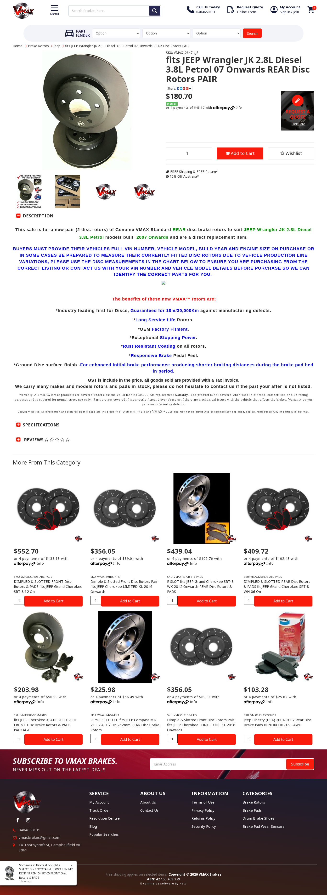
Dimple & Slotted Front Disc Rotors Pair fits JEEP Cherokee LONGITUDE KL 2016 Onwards (201, 724)
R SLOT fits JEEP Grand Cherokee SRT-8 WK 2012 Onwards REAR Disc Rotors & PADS (200, 586)
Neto (183, 883)
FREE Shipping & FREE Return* (193, 171)
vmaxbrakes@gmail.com (39, 837)
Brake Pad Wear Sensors (263, 826)
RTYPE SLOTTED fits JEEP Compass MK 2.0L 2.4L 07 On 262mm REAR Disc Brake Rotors (124, 724)
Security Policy (204, 826)
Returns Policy (203, 818)
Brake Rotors (38, 46)
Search (252, 33)
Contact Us (149, 810)
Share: (172, 88)
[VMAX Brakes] (23, 10)
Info (239, 108)
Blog (93, 826)
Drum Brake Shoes (258, 818)
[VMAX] (78, 538)
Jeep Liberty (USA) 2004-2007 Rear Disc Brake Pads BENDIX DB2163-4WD (277, 722)
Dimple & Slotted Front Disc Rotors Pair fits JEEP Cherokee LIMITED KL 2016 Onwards (124, 586)
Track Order (99, 810)
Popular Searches (104, 834)
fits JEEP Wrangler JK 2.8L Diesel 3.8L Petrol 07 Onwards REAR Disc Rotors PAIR (127, 46)
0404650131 (29, 829)
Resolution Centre (104, 818)
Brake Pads (252, 810)
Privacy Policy (203, 810)
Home (17, 46)
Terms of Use (203, 802)
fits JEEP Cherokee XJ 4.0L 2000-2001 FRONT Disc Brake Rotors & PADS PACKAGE (45, 724)
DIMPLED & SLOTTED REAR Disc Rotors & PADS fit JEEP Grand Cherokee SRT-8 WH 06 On (277, 586)
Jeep (57, 46)
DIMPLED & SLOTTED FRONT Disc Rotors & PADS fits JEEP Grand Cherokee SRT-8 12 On (48, 586)
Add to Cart (242, 153)
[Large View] (29, 191)
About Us (148, 802)
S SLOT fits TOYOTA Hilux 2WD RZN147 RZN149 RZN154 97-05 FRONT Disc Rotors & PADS (46, 873)
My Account (99, 802)
